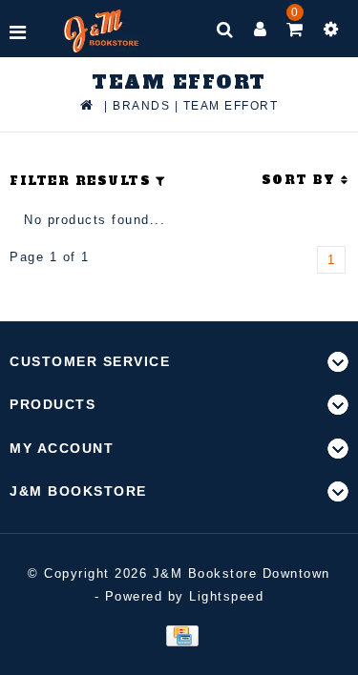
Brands (141, 105)
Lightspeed (226, 596)
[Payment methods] (179, 634)
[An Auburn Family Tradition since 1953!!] (101, 31)
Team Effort (231, 105)
